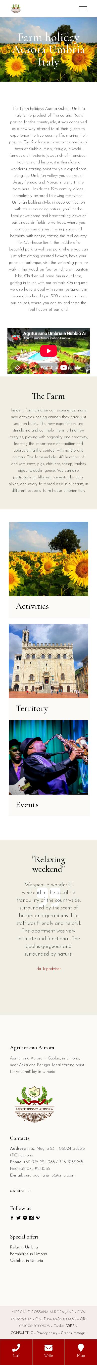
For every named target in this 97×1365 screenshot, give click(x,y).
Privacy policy (47, 1333)
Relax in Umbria (24, 1247)
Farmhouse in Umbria (28, 1254)
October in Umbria (26, 1261)
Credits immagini (73, 1333)
